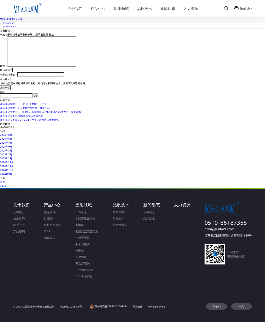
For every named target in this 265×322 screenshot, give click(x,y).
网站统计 (137, 306)
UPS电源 (81, 212)
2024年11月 (7, 166)
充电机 (79, 250)
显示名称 (6, 70)
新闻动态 (151, 204)
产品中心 (52, 204)
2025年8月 (6, 150)
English (216, 306)
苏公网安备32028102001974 (111, 306)
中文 (241, 306)
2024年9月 (6, 174)
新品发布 (149, 218)
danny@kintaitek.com (220, 229)
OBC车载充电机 (85, 218)
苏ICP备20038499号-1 (72, 306)
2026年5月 (6, 139)
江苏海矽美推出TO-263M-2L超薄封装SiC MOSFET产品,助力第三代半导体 (40, 112)
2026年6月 (6, 135)
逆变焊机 (81, 257)
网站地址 (5, 79)
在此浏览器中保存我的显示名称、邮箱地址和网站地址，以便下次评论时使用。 (44, 83)
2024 (3, 186)
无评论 (11, 19)
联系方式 (19, 225)
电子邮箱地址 (8, 74)
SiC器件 (49, 218)
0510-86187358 (226, 222)
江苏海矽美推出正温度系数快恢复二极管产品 (25, 108)
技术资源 (118, 212)
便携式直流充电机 (87, 231)
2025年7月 (6, 154)
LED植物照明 (83, 276)
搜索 (2, 91)
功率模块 (49, 237)
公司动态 (149, 212)
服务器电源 (82, 244)
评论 (3, 65)
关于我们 (21, 204)
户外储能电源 (84, 270)
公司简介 (19, 212)
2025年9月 (6, 146)
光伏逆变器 (82, 237)
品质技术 (121, 204)
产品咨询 (19, 231)
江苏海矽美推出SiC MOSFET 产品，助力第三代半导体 (29, 119)
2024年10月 (7, 170)
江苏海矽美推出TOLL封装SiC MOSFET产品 (23, 104)
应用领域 (83, 204)
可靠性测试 (120, 225)
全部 (2, 182)
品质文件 (118, 218)
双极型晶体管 (52, 225)
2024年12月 (7, 162)
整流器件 (49, 212)
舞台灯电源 (82, 263)
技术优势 (19, 218)
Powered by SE (156, 306)
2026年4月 (6, 142)
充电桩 (79, 225)
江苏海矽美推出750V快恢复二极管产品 (21, 116)
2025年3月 (6, 158)
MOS (47, 231)
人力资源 (182, 204)
